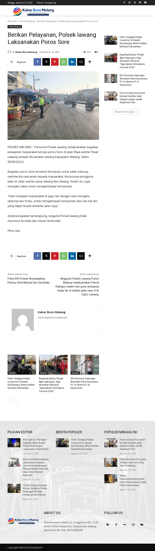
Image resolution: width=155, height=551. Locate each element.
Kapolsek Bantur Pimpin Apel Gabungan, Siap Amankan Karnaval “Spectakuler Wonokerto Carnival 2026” (51, 385)
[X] (135, 3)
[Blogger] (107, 524)
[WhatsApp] (63, 62)
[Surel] (81, 62)
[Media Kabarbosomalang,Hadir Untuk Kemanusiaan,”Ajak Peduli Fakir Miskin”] (110, 478)
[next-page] (16, 400)
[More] (90, 62)
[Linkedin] (72, 62)
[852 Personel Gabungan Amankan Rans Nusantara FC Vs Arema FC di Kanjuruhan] (85, 365)
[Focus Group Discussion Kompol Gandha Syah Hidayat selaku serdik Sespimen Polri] (110, 96)
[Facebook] (124, 3)
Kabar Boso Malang (26, 52)
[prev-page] (10, 400)
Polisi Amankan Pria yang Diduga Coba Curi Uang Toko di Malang (133, 462)
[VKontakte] (141, 524)
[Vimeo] (140, 3)
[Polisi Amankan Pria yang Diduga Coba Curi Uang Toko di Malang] (110, 462)
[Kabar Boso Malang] (10, 52)
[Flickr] (124, 524)
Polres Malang (26, 21)
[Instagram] (129, 3)
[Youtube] (145, 3)
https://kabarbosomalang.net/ (52, 317)
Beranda (12, 21)
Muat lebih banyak (124, 111)
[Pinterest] (55, 62)
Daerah (12, 373)
